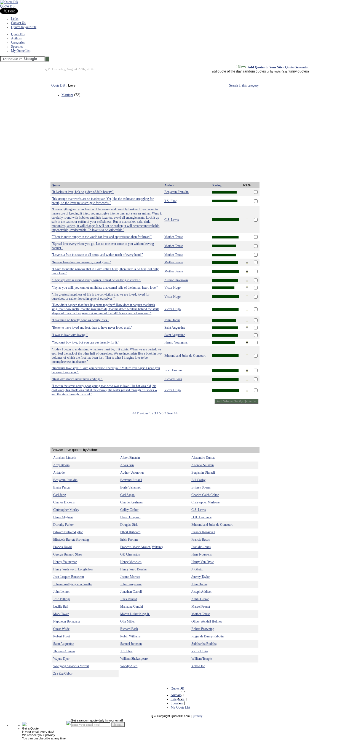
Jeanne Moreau (130, 577)
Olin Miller (127, 621)
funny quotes (298, 71)
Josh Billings (61, 599)
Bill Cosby (198, 480)
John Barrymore (130, 584)
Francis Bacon (200, 539)
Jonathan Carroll (131, 592)
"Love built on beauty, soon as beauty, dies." (80, 320)
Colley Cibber (129, 510)
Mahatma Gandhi (131, 606)
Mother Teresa (173, 237)
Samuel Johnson (131, 644)
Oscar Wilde (61, 629)
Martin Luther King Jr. (135, 614)
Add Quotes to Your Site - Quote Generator (278, 67)
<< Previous (140, 413)
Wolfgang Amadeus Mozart (71, 666)
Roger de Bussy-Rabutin (207, 636)
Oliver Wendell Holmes (206, 621)
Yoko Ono (198, 666)
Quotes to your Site (23, 27)
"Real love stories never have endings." (77, 379)
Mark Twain (61, 614)
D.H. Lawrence (201, 517)
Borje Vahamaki (130, 487)
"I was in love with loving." (70, 335)
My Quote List (20, 51)
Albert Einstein (130, 458)
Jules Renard (128, 599)
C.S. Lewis (171, 220)
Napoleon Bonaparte (66, 621)
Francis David (62, 547)
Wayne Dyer (61, 659)
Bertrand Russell (131, 480)
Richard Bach (173, 379)
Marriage (67, 95)
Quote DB (7, 6)
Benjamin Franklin (176, 192)
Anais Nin (127, 465)
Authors (16, 38)
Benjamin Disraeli (203, 472)
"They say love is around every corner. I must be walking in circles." (96, 280)
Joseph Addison (201, 592)
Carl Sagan (127, 495)
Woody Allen (128, 666)
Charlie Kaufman (131, 502)
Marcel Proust (200, 606)
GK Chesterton (130, 554)
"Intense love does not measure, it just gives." (81, 262)
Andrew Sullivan (202, 465)
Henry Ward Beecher (134, 569)
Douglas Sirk (129, 525)
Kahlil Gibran (200, 599)
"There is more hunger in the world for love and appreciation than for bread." (102, 237)
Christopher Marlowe (205, 502)
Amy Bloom (61, 465)
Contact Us (18, 23)
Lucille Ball (60, 606)
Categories (18, 42)
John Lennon (61, 592)
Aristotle (59, 472)
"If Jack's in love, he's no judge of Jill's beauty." (83, 192)
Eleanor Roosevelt (203, 532)
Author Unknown (176, 280)
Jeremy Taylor (200, 577)
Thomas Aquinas (64, 651)
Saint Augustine (174, 327)
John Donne (172, 320)
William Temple (201, 659)
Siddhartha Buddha (203, 644)
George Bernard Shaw (67, 554)
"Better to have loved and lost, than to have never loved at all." (92, 327)
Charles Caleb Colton (205, 495)
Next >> (172, 413)
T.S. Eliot (170, 201)
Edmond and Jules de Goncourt (184, 356)
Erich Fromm (173, 370)
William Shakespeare (134, 659)
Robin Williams (130, 636)
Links (14, 19)
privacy (197, 716)
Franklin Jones (201, 547)
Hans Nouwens (201, 554)
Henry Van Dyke (202, 562)
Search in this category (244, 85)
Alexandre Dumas (203, 458)
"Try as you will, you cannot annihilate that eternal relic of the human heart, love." (105, 287)
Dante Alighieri (63, 517)
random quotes (254, 71)
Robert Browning (202, 629)
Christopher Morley (66, 510)
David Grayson (130, 517)
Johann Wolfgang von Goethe (72, 584)
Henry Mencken (130, 562)
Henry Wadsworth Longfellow (73, 569)
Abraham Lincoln (64, 458)
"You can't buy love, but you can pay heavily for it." (85, 342)
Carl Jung (59, 495)
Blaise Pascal (61, 487)
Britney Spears (201, 487)
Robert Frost (61, 636)
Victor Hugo (172, 287)
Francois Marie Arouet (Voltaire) (141, 547)
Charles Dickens (64, 502)
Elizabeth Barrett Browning (71, 539)
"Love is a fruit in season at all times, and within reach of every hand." (97, 255)
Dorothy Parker (63, 525)
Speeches (17, 47)
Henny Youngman (176, 342)
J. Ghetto (197, 569)
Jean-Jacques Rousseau (68, 577)
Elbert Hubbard (130, 532)
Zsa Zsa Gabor (63, 673)
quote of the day (230, 71)
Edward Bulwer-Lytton (68, 532)
